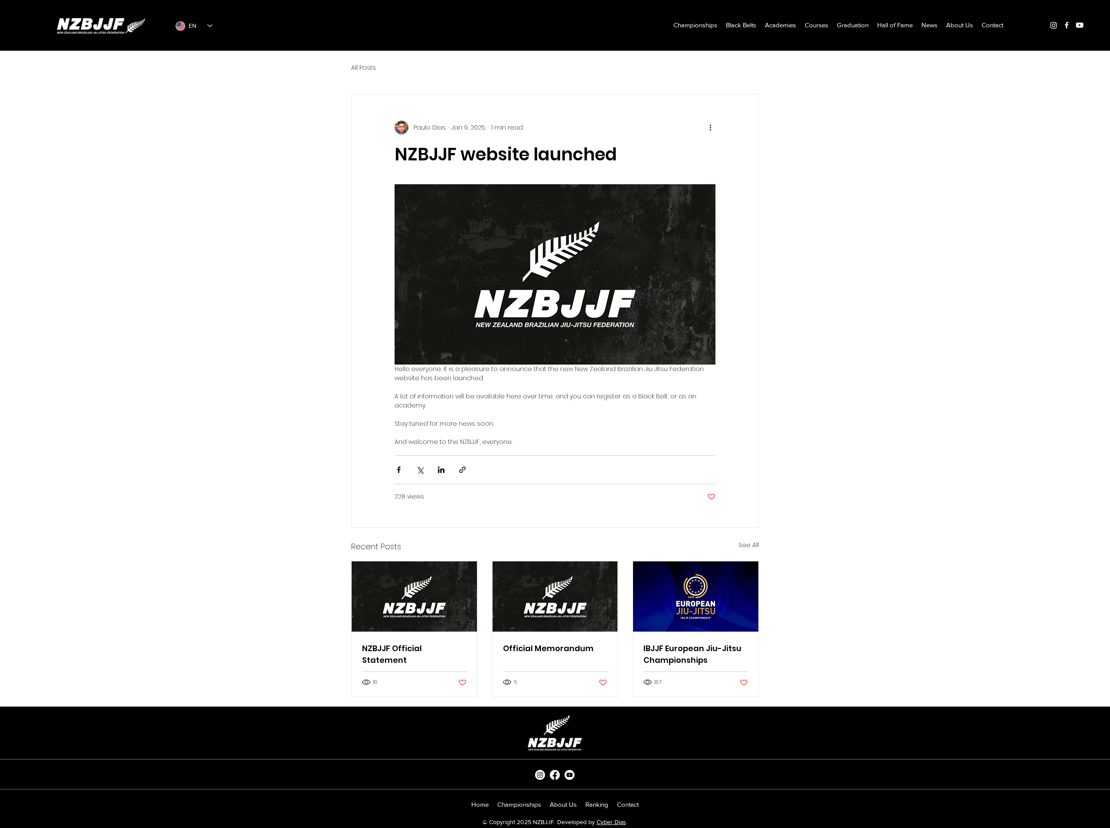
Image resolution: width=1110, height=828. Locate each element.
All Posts (363, 68)
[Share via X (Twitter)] (420, 470)
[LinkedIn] (570, 775)
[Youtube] (1079, 25)
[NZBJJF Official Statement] (414, 596)
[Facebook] (1066, 25)
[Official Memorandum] (555, 596)
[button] (741, 25)
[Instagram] (1053, 25)
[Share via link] (462, 470)
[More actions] (710, 127)
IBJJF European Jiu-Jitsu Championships (692, 654)
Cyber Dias (611, 821)
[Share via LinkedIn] (441, 470)
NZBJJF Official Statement (392, 654)
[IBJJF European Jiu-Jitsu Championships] (695, 596)
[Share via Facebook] (399, 470)
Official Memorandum (548, 648)
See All (748, 545)
